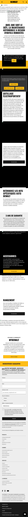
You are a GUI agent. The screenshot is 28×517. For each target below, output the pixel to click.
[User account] (26, 2)
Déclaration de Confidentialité (10, 424)
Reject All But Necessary (9, 88)
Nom (3, 383)
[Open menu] (2, 2)
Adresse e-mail (5, 389)
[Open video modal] (14, 61)
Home (1, 5)
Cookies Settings (14, 84)
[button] (2, 491)
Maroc (5, 400)
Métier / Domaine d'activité (7, 403)
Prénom (3, 377)
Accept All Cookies (19, 88)
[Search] (23, 2)
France (5, 398)
